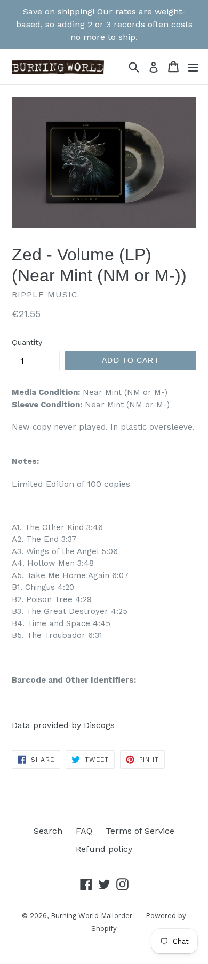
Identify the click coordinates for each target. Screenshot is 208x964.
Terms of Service (140, 831)
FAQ (84, 831)
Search (48, 831)
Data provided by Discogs (63, 725)
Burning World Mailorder (91, 916)
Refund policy (104, 849)
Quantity (27, 342)
